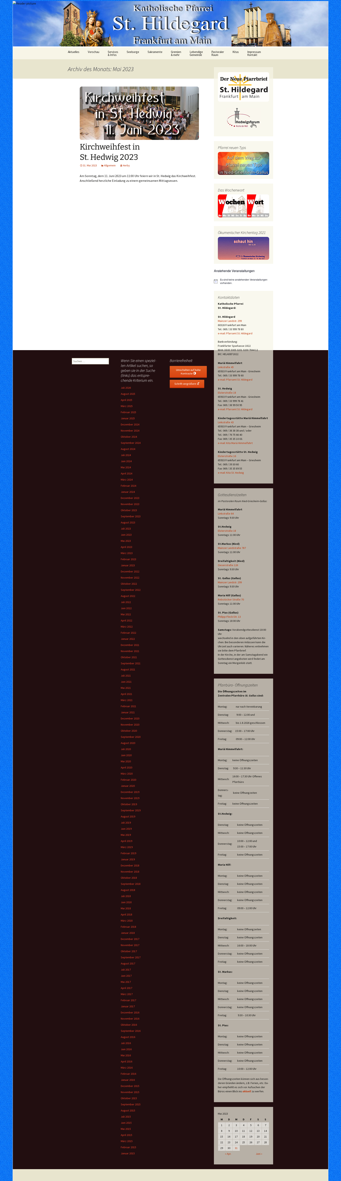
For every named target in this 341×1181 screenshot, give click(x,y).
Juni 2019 (126, 828)
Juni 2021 (126, 681)
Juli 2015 (126, 1116)
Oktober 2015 (129, 1098)
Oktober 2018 (129, 877)
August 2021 (128, 669)
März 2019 (127, 847)
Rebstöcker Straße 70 (231, 599)
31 (236, 1148)
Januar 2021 (128, 712)
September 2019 (131, 810)
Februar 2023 (128, 559)
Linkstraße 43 (226, 422)
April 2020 (126, 767)
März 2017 (127, 994)
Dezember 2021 (130, 645)
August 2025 (128, 394)
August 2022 (128, 596)
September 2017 (131, 957)
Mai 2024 (126, 467)
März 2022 (127, 626)
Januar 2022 (128, 639)
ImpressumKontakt (254, 53)
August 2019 (128, 816)
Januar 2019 (128, 859)
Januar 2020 (128, 786)
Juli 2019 (126, 822)
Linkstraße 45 (226, 367)
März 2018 (127, 920)
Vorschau (93, 52)
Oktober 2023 (129, 510)
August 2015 (128, 1110)
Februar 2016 (128, 1073)
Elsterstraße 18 (227, 392)
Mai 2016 (126, 1055)
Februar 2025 (128, 412)
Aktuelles (73, 52)
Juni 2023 (126, 534)
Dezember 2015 (130, 1086)
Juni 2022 (126, 608)
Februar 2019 (128, 853)
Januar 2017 (128, 1006)
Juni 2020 (126, 755)
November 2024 (130, 430)
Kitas (235, 52)
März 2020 (127, 773)
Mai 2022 (126, 614)
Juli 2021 (126, 675)
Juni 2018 (126, 902)
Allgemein (110, 165)
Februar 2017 (128, 1000)
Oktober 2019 (129, 804)
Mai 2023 (126, 541)
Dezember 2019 (130, 792)
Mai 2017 (126, 982)
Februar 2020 (128, 779)
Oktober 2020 (129, 730)
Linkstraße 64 (226, 513)
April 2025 (126, 400)
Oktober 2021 (129, 657)
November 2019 (130, 798)
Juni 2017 (126, 975)
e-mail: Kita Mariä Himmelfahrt (235, 443)
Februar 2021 (128, 706)
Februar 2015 (128, 1147)
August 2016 (128, 1037)
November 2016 (130, 1018)
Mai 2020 (126, 761)
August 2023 (128, 522)
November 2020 (130, 724)
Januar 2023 (128, 565)
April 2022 (126, 620)
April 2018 (126, 914)
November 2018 (130, 871)
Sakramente (155, 52)
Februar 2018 (128, 926)
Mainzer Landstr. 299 (230, 321)
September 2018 (131, 884)
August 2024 (128, 449)
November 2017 (130, 945)
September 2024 (131, 443)
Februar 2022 (128, 632)
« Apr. (228, 1154)
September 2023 (131, 516)
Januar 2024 (128, 492)
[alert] (243, 281)
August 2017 (128, 963)
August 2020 (128, 743)
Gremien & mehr (176, 53)
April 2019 (126, 841)
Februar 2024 (128, 485)
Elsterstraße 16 (227, 456)
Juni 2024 (126, 461)
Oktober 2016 (129, 1024)
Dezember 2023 (130, 498)
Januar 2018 (128, 933)
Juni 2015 (126, 1122)
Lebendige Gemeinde (196, 53)
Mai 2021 (126, 688)
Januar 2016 (128, 1080)
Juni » (259, 1154)
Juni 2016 (126, 1049)
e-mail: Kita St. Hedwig (231, 472)
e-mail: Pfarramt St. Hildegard (235, 333)
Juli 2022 (126, 602)
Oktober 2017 (129, 951)
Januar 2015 (128, 1153)
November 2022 (130, 577)
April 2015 (126, 1135)
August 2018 (128, 890)
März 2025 (127, 406)
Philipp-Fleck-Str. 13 (229, 616)
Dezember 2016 (130, 1012)
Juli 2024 (126, 455)
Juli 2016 (126, 1043)
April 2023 (126, 547)
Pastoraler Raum (217, 53)
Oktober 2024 (129, 436)
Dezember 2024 (130, 424)
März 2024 (127, 479)
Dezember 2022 (130, 571)
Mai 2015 (126, 1129)
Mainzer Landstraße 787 (232, 548)
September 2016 (131, 1031)
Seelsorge (133, 52)
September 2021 (131, 663)
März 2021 (127, 700)
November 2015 (130, 1092)
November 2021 (130, 651)
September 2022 (131, 590)
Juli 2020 (126, 749)
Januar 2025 (128, 418)
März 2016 (127, 1067)
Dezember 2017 (130, 939)
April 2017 (126, 988)
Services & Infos (113, 53)
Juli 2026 (126, 387)
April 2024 (126, 473)
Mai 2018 (126, 908)
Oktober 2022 (129, 583)
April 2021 (126, 694)
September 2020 (131, 737)
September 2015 (131, 1104)
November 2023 (130, 504)
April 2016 (126, 1061)
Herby (126, 165)
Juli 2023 (126, 528)
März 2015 (127, 1141)
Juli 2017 (126, 969)
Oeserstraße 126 (228, 565)
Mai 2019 (126, 835)
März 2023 (127, 553)
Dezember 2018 (130, 865)
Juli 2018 (126, 896)
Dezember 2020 (130, 718)
